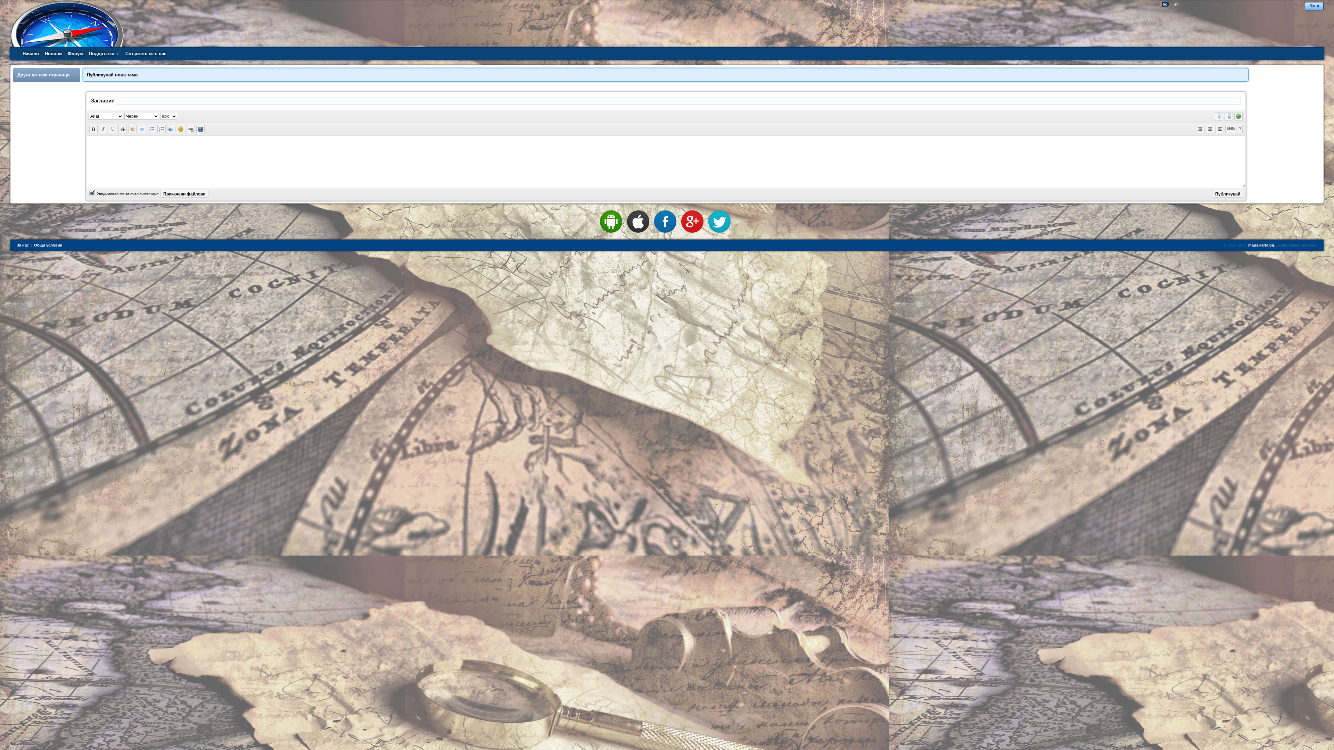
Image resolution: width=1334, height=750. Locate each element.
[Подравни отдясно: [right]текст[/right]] (1200, 129)
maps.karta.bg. (1261, 245)
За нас (23, 245)
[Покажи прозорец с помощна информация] (1238, 116)
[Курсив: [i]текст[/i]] (103, 129)
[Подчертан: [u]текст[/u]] (113, 129)
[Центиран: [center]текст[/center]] (1210, 129)
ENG (1231, 128)
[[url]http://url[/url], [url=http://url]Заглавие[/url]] (191, 129)
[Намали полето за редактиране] (1219, 116)
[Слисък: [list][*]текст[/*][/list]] (152, 129)
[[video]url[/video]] (200, 129)
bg (1165, 4)
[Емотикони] (181, 129)
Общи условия (48, 245)
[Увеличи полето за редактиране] (1229, 116)
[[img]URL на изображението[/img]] (171, 129)
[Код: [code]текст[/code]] (142, 129)
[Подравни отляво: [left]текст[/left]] (1220, 129)
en (1176, 4)
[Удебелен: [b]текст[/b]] (93, 129)
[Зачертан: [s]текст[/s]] (122, 129)
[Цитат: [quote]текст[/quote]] (132, 129)
